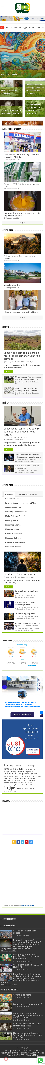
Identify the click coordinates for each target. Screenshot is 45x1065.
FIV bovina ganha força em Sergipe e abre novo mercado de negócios (27, 1035)
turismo (6, 791)
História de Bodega (13, 547)
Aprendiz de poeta (9, 74)
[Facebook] (18, 842)
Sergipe (9, 788)
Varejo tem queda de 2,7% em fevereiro (28, 966)
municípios (7, 778)
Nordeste (23, 778)
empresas (21, 771)
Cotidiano (9, 494)
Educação (7, 771)
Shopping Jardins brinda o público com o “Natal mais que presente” (26, 956)
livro (32, 776)
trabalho (31, 788)
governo (34, 774)
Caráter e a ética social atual (20, 574)
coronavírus (10, 769)
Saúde (30, 785)
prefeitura (13, 783)
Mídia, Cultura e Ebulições (16, 516)
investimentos (19, 776)
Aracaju (9, 765)
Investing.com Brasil (27, 905)
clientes (24, 766)
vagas (15, 791)
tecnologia (25, 788)
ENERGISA (7, 774)
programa (29, 783)
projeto (14, 785)
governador (26, 774)
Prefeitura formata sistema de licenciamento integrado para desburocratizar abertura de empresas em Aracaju (20, 978)
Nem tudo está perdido (12, 285)
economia (31, 769)
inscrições (10, 776)
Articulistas (7, 230)
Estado (14, 774)
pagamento (31, 778)
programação (7, 785)
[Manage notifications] (6, 1059)
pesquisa (17, 780)
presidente (22, 783)
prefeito (6, 783)
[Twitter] (22, 842)
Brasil (18, 765)
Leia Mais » (8, 371)
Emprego (13, 771)
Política (5, 403)
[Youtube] (26, 842)
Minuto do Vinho (12, 529)
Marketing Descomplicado (16, 512)
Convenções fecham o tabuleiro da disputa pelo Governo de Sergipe (22, 431)
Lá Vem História (11, 503)
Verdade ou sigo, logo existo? (25, 614)
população (31, 780)
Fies (19, 774)
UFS (11, 791)
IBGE (5, 776)
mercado (38, 776)
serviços (18, 788)
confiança (31, 766)
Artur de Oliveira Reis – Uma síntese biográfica (27, 1024)
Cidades (5, 327)
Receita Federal (22, 785)
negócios (15, 778)
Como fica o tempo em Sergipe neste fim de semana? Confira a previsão (22, 355)
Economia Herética (13, 499)
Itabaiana (27, 776)
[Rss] (14, 842)
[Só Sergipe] (22, 7)
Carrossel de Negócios (11, 129)
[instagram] (31, 842)
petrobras (24, 780)
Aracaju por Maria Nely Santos (24, 932)
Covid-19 (22, 768)
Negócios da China (13, 538)
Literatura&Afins (29, 503)
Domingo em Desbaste (27, 494)
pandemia (8, 780)
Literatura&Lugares (13, 507)
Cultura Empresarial (13, 534)
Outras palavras (11, 521)
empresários (29, 771)
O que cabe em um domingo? (27, 1004)
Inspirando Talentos (13, 525)
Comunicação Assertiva (15, 542)
